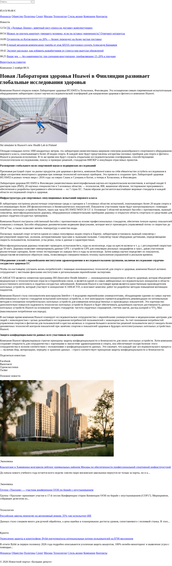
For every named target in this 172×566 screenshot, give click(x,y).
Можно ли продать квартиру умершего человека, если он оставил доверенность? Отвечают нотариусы (66, 33)
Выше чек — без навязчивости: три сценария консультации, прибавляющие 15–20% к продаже (61, 56)
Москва (48, 16)
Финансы (5, 16)
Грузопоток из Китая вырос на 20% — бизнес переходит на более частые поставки (54, 39)
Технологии (60, 16)
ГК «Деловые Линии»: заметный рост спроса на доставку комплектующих (50, 27)
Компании (89, 16)
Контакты (101, 16)
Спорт (39, 16)
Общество (17, 16)
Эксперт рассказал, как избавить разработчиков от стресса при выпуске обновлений (55, 50)
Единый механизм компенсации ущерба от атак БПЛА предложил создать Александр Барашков (62, 44)
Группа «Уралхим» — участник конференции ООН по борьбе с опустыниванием (46, 489)
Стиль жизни (75, 16)
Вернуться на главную (13, 62)
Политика (29, 16)
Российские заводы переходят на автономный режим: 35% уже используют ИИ (45, 515)
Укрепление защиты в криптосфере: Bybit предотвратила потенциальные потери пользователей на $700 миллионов (66, 538)
